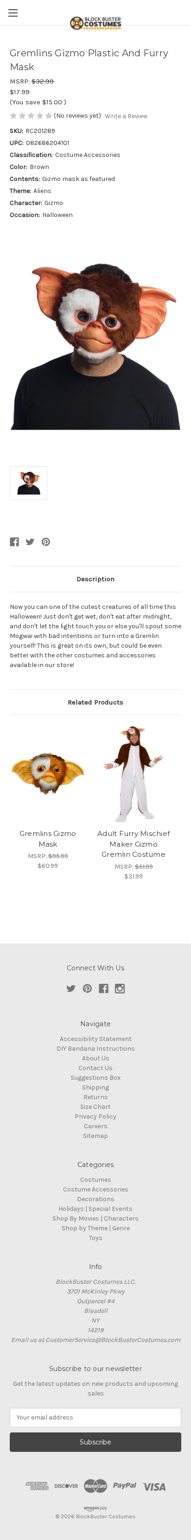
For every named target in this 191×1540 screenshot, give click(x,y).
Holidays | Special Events (95, 1209)
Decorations (96, 1199)
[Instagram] (120, 988)
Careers (96, 1126)
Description (95, 579)
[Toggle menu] (12, 12)
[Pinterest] (46, 541)
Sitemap (95, 1136)
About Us (95, 1058)
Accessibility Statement (96, 1039)
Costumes (95, 1180)
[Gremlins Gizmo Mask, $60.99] (47, 774)
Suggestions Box (95, 1078)
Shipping (95, 1087)
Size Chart (95, 1107)
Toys (95, 1238)
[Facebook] (14, 541)
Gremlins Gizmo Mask (47, 838)
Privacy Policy (95, 1116)
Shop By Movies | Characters (95, 1218)
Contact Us (95, 1068)
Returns (95, 1097)
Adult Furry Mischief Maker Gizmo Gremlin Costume (133, 844)
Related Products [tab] (95, 702)
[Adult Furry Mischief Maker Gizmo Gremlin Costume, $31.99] (133, 774)
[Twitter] (30, 541)
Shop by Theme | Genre (96, 1228)
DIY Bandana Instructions (96, 1049)
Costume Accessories (95, 1189)
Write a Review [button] (126, 116)
